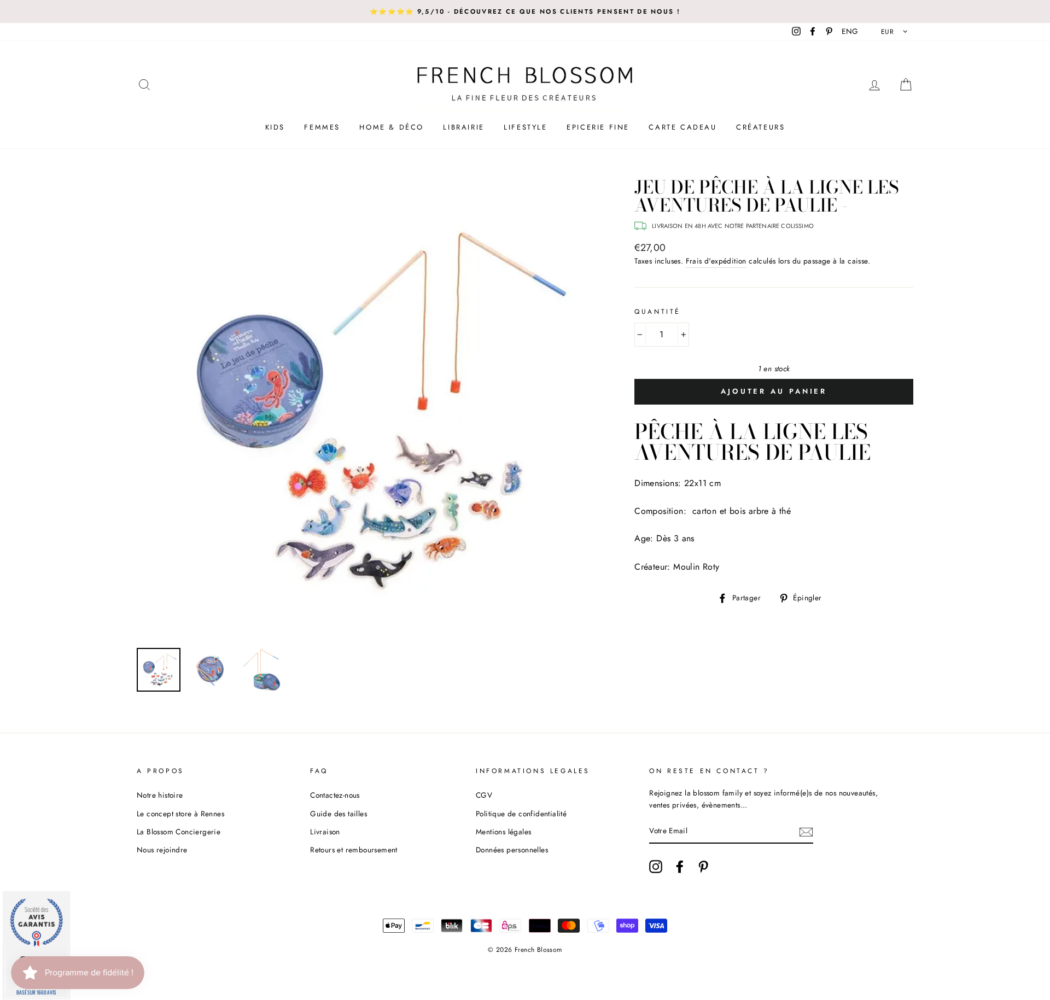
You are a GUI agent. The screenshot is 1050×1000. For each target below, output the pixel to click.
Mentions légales (503, 831)
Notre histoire (160, 795)
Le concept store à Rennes (180, 813)
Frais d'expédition (716, 260)
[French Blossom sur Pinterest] (703, 866)
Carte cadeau (682, 127)
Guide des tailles (338, 813)
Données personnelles (512, 849)
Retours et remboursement (354, 849)
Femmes (322, 127)
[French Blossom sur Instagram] (655, 866)
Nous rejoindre (162, 849)
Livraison (325, 831)
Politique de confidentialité (521, 813)
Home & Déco (391, 127)
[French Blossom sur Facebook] (679, 866)
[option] (525, 11)
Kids (275, 127)
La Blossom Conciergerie (178, 831)
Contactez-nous (335, 795)
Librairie (463, 127)
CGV (484, 795)
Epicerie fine (598, 127)
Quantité (657, 312)
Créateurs (760, 127)
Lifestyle (525, 127)
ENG (850, 31)
